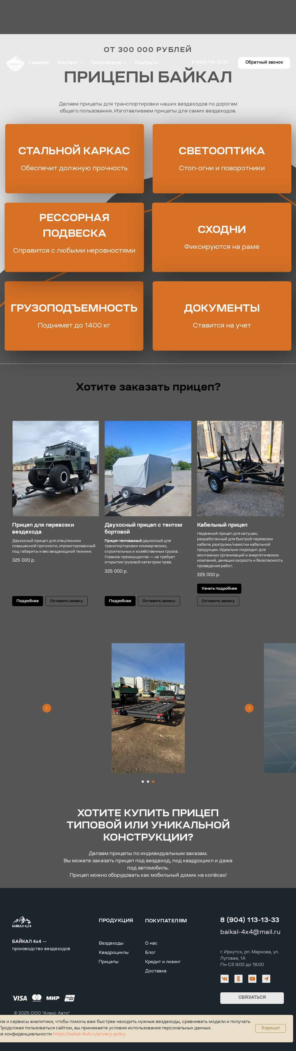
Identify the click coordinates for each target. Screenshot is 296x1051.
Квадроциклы (114, 953)
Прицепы (109, 962)
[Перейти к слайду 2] (148, 781)
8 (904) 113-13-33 (250, 920)
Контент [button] (68, 63)
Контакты (147, 63)
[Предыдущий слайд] (46, 708)
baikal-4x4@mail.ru (250, 932)
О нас (151, 944)
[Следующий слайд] (249, 708)
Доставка (155, 971)
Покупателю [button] (107, 63)
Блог (150, 953)
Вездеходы (111, 944)
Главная (39, 63)
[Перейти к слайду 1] (143, 781)
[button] (264, 63)
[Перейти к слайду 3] (153, 781)
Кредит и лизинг (163, 962)
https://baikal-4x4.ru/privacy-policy (89, 1035)
